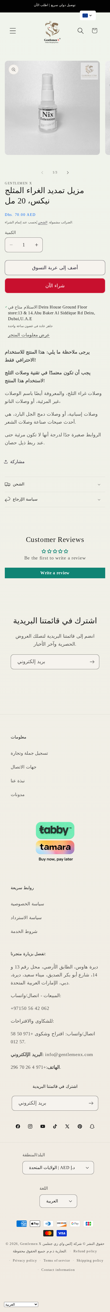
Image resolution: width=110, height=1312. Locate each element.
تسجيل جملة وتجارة (29, 753)
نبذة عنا (18, 780)
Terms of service (57, 1260)
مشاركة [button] (17, 461)
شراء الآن (55, 285)
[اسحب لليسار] (42, 172)
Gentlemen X (30, 1244)
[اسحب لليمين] (68, 172)
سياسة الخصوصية (27, 903)
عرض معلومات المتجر (29, 334)
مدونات (18, 794)
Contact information (58, 1270)
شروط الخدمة (24, 931)
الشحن (42, 222)
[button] (13, 31)
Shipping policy (90, 1260)
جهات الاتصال (24, 767)
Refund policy (85, 1251)
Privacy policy (25, 1260)
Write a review (55, 573)
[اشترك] (92, 661)
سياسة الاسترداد (26, 917)
